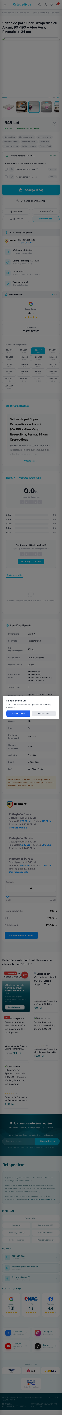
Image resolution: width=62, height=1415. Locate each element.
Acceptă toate (18, 713)
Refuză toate (43, 713)
